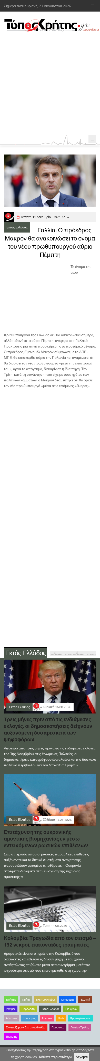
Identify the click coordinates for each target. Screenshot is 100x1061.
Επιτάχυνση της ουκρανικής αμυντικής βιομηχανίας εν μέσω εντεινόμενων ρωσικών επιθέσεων (46, 838)
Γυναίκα (47, 1018)
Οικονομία (67, 1000)
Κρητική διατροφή (80, 1018)
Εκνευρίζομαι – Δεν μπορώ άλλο (25, 1027)
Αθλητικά (11, 1018)
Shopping (11, 1037)
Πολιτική (85, 1000)
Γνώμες (10, 1009)
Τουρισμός (29, 1018)
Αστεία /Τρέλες (80, 1027)
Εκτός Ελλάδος (16, 227)
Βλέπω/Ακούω (45, 1000)
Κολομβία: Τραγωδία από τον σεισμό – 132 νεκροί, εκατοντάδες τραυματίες (50, 941)
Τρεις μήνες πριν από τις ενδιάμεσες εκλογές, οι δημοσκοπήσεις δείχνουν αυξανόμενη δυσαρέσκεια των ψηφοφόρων (48, 729)
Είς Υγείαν (71, 1009)
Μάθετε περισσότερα (55, 1057)
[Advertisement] (50, 84)
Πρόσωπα (58, 1027)
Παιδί (61, 1018)
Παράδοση (28, 1009)
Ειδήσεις (11, 1000)
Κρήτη (26, 1000)
